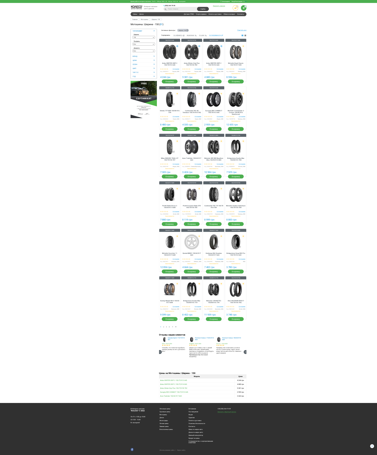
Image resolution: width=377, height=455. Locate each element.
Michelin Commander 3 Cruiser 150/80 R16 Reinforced (236, 112)
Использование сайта (167, 450)
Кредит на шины (194, 438)
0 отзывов (176, 69)
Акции (190, 415)
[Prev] (160, 352)
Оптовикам (192, 409)
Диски (141, 14)
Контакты (240, 14)
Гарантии (191, 417)
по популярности (215, 35)
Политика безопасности (196, 423)
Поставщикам (193, 412)
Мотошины (163, 415)
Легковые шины (165, 409)
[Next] (245, 352)
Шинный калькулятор (195, 435)
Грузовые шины (165, 412)
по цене (201, 35)
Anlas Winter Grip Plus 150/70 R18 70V (192, 64)
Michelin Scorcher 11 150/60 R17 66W (169, 254)
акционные (190, 35)
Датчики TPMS (189, 14)
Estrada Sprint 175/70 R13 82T (176, 339)
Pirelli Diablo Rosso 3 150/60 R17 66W (169, 206)
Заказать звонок (219, 6)
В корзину (170, 81)
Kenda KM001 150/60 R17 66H (192, 254)
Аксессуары (164, 420)
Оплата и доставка (215, 14)
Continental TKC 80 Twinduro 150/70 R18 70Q (192, 111)
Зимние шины (164, 426)
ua (245, 1)
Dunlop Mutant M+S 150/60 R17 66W (169, 301)
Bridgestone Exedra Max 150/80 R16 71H (191, 301)
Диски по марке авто (195, 432)
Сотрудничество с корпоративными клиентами (200, 442)
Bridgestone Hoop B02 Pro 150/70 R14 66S (235, 254)
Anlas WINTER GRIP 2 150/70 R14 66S (213, 64)
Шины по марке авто (195, 429)
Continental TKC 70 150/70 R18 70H (213, 206)
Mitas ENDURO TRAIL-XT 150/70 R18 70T (169, 159)
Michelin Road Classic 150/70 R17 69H (235, 64)
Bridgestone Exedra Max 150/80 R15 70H (235, 159)
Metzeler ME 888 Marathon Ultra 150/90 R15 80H (213, 159)
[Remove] (187, 30)
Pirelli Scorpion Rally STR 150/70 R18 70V (192, 206)
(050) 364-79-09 (170, 5)
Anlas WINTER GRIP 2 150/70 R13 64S (169, 64)
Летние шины (164, 423)
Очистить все (241, 30)
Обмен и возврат (229, 14)
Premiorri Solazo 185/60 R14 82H (231, 339)
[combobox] (144, 37)
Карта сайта (181, 450)
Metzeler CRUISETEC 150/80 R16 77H (213, 301)
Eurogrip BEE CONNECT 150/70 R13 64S (213, 111)
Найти (202, 9)
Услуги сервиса (201, 14)
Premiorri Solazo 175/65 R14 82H (204, 339)
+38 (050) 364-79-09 (224, 409)
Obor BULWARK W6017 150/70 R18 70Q (236, 301)
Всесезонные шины (166, 429)
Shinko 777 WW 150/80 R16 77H (169, 111)
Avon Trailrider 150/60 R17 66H (191, 159)
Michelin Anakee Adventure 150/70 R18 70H (235, 206)
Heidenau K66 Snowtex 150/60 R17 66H (214, 254)
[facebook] (132, 449)
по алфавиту (177, 35)
